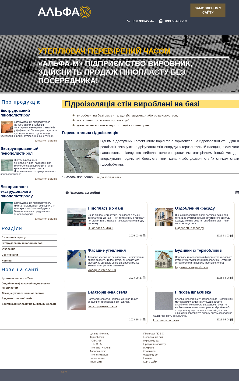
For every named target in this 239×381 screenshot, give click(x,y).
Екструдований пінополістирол (22, 243)
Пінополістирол (99, 354)
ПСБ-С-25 (96, 340)
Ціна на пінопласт (100, 333)
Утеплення (8, 248)
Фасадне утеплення (102, 270)
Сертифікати (10, 254)
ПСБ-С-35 (96, 344)
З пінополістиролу (14, 237)
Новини (7, 260)
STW (64, 371)
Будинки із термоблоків (17, 298)
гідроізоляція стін (109, 177)
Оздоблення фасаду (189, 228)
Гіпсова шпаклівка (166, 320)
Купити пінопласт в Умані (18, 278)
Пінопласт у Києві (100, 347)
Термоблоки (97, 337)
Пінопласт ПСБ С (153, 333)
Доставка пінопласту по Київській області (29, 303)
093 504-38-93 (176, 21)
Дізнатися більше (46, 140)
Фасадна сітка (98, 351)
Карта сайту (150, 361)
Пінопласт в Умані (100, 228)
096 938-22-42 (144, 21)
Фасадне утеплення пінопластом (23, 293)
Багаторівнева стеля (102, 306)
